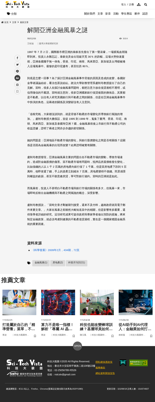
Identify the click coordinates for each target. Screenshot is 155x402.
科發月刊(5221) (76, 262)
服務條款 (100, 367)
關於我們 (89, 13)
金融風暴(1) (41, 262)
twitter (17, 64)
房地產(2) (58, 262)
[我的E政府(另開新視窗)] (123, 362)
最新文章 (24, 22)
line (16, 71)
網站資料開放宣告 (105, 373)
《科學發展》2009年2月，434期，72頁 (55, 250)
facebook (17, 58)
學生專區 (126, 13)
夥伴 (137, 13)
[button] (145, 4)
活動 (116, 13)
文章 (100, 13)
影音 (108, 13)
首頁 (6, 22)
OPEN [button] (77, 346)
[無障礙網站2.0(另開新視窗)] (138, 363)
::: (119, 4)
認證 (145, 13)
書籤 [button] (17, 91)
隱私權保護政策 (104, 362)
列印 (17, 85)
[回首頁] (17, 4)
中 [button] (17, 78)
